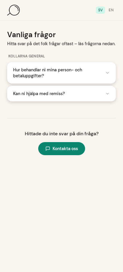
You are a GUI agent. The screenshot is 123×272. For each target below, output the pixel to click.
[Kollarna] (13, 10)
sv (100, 10)
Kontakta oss (65, 148)
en (111, 10)
